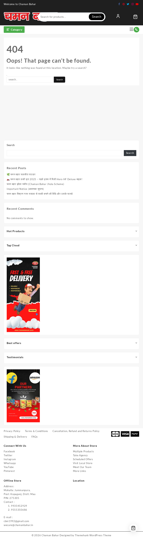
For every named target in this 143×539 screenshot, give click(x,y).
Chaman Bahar (50, 535)
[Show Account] (118, 17)
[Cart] (135, 17)
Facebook (9, 451)
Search (96, 16)
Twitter (8, 455)
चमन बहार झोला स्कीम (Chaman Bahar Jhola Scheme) (35, 184)
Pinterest (9, 470)
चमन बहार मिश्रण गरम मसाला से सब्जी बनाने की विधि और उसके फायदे (40, 193)
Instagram (10, 459)
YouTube (9, 467)
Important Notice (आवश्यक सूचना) (25, 188)
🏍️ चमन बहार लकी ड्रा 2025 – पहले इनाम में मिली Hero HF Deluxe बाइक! (44, 179)
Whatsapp (10, 463)
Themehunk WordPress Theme (93, 535)
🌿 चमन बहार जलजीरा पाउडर (21, 174)
